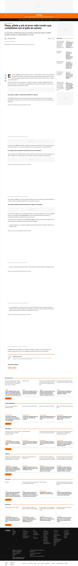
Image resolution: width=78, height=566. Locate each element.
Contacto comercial (16, 553)
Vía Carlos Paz (25, 531)
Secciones (56, 19)
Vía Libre (65, 536)
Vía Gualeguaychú (46, 543)
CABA (13, 534)
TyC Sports (53, 563)
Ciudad (42, 563)
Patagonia (50, 19)
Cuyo (46, 19)
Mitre (35, 563)
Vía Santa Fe (45, 537)
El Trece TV (31, 563)
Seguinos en (50, 38)
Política (55, 536)
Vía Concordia (46, 542)
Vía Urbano (66, 531)
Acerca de (14, 554)
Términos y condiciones (16, 550)
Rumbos (65, 537)
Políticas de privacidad (16, 551)
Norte (38, 19)
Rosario (29, 19)
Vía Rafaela (45, 539)
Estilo (6, 23)
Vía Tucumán (35, 533)
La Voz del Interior (59, 563)
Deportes (55, 542)
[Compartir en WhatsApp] (5, 78)
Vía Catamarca (36, 534)
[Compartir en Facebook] (5, 75)
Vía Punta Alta (25, 537)
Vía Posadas (45, 531)
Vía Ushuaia (56, 531)
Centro (34, 19)
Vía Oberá (45, 536)
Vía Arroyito (25, 533)
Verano (9, 367)
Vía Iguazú (45, 534)
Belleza (11, 23)
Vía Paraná (45, 540)
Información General (58, 539)
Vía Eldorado (45, 533)
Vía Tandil (24, 534)
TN (26, 563)
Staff (13, 556)
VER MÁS (7, 398)
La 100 (39, 563)
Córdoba (24, 19)
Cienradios (47, 563)
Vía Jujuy (35, 531)
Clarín (24, 563)
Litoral (42, 19)
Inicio (20, 19)
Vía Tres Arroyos (26, 536)
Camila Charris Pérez (11, 38)
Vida (54, 545)
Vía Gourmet (66, 534)
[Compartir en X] (5, 81)
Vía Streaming (66, 533)
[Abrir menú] (15, 15)
